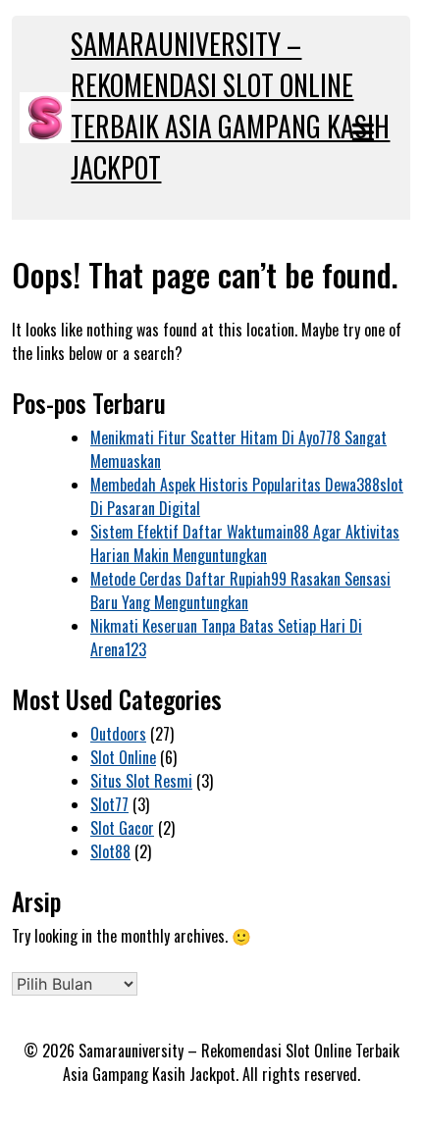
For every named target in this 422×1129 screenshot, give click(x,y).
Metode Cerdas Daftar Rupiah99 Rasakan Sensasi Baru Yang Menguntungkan (240, 590)
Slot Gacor (122, 828)
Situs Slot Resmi (141, 781)
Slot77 (109, 804)
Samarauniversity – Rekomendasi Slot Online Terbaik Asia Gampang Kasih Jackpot (230, 105)
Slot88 (110, 851)
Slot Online (123, 757)
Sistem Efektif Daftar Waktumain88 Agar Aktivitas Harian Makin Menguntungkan (244, 543)
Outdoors (118, 733)
